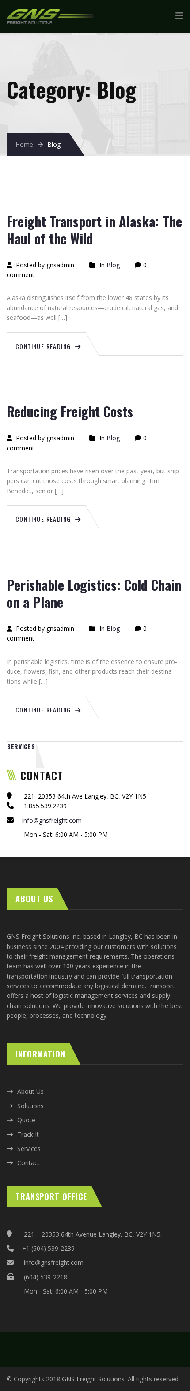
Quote (26, 1120)
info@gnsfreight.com (52, 820)
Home (24, 144)
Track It (28, 1134)
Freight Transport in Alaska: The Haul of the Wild (94, 229)
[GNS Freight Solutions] (51, 13)
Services (21, 746)
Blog (113, 265)
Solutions (30, 1106)
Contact (28, 1163)
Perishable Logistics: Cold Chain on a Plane (94, 593)
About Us (30, 1091)
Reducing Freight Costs (70, 411)
